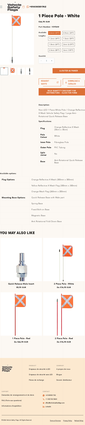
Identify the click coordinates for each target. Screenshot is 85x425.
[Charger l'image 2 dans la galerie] (12, 71)
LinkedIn (48, 406)
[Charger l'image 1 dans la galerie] (4, 71)
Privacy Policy (67, 420)
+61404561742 (38, 6)
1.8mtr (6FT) (54, 44)
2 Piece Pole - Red (64, 338)
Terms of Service (55, 420)
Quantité (42, 56)
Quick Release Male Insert (21, 284)
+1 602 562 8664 (51, 399)
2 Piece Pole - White (64, 284)
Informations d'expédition (11, 406)
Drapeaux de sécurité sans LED (41, 374)
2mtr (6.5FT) (68, 44)
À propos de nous (63, 369)
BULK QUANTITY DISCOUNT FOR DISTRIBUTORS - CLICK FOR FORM (62, 92)
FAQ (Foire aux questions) (12, 400)
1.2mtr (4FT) (54, 38)
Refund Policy (78, 420)
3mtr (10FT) (68, 50)
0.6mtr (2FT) (54, 33)
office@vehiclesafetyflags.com (55, 403)
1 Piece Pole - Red (21, 338)
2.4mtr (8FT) (54, 50)
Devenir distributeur (64, 380)
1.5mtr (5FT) (68, 38)
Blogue (59, 374)
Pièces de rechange (36, 380)
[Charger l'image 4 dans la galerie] (29, 71)
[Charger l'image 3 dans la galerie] (21, 71)
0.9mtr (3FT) (68, 33)
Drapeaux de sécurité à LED (39, 369)
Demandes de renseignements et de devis (18, 395)
